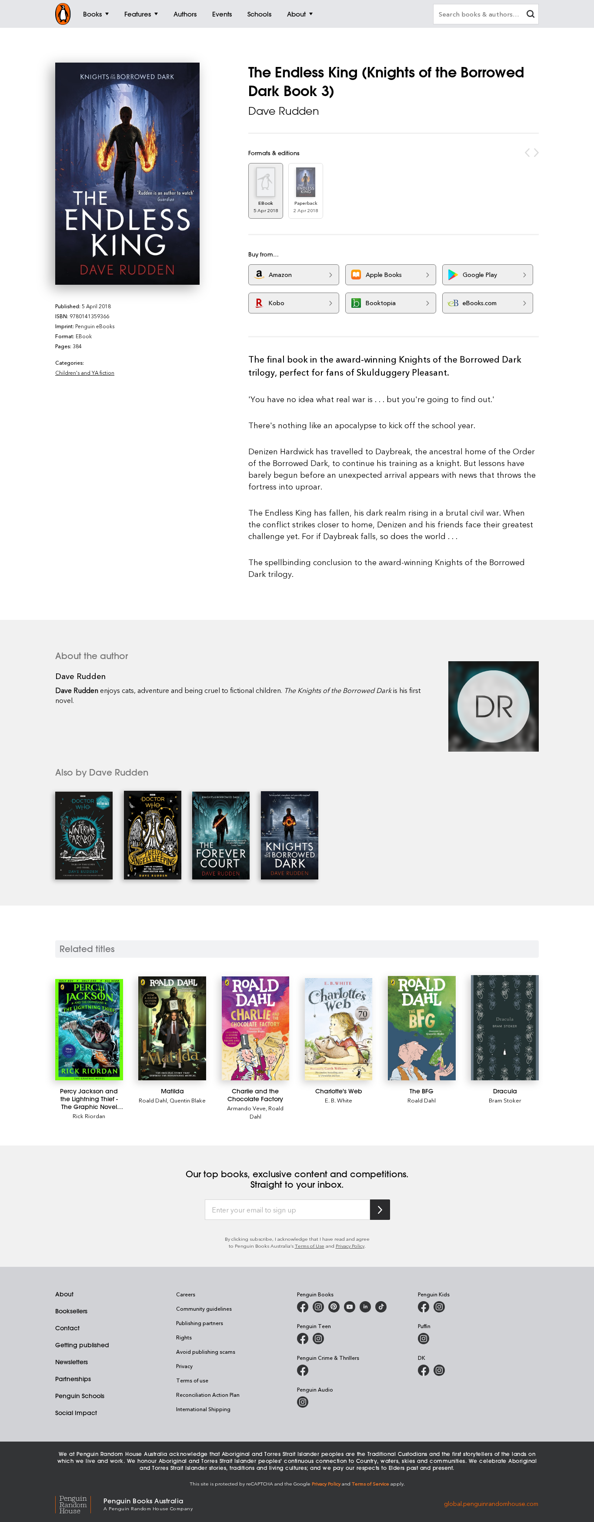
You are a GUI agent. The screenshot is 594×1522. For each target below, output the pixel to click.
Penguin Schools (79, 1396)
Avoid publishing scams (205, 1351)
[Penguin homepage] (63, 14)
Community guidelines (204, 1308)
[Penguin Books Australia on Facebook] (302, 1306)
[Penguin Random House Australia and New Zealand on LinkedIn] (365, 1306)
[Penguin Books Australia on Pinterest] (334, 1306)
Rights (184, 1337)
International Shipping (203, 1409)
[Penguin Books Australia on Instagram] (318, 1306)
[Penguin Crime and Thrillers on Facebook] (302, 1370)
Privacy (184, 1366)
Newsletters (71, 1362)
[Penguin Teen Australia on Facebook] (302, 1338)
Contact (67, 1328)
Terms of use (192, 1380)
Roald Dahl (153, 1100)
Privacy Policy (350, 1245)
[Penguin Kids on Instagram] (439, 1306)
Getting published (82, 1345)
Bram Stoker (505, 1100)
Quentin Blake (188, 1100)
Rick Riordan (89, 1116)
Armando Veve (246, 1108)
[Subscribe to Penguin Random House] (380, 1209)
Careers (185, 1294)
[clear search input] (530, 15)
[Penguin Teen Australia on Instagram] (318, 1338)
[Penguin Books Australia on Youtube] (349, 1306)
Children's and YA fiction (84, 372)
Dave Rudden (283, 110)
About (64, 1294)
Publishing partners (199, 1323)
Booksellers (71, 1311)
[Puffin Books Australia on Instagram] (423, 1338)
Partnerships (73, 1379)
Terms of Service (370, 1483)
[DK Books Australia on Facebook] (423, 1370)
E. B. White (338, 1100)
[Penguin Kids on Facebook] (423, 1306)
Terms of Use (309, 1245)
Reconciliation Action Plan (208, 1395)
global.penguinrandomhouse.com (491, 1503)
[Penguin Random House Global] (79, 1504)
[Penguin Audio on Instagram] (302, 1402)
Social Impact (76, 1413)
